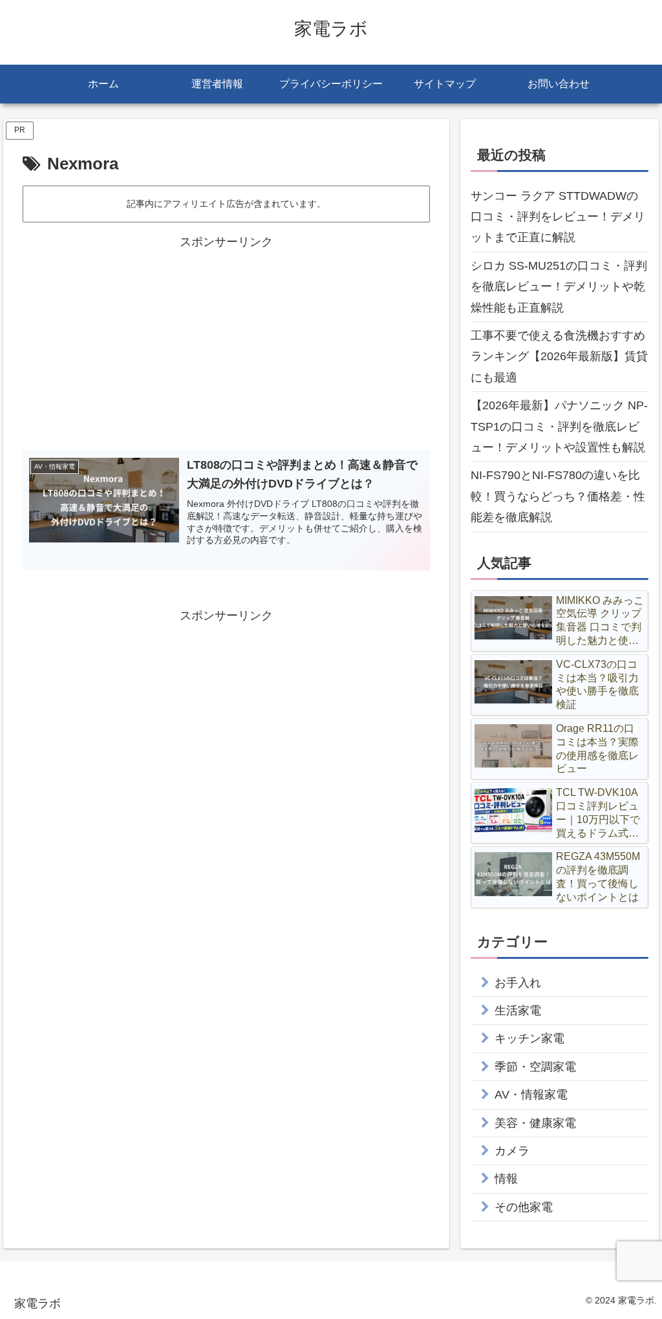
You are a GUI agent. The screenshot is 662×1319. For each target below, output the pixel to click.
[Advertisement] (226, 343)
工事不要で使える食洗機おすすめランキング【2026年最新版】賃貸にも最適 (559, 356)
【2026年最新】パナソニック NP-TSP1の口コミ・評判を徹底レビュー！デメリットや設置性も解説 (559, 426)
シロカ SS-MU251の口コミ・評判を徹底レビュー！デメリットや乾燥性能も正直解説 (559, 286)
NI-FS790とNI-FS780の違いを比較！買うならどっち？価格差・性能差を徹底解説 (558, 496)
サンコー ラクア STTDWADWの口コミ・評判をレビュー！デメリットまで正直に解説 (558, 216)
